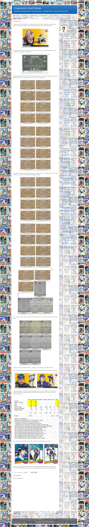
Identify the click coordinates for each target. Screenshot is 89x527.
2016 (63, 143)
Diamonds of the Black (68, 120)
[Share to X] (33, 472)
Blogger (52, 521)
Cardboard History (66, 155)
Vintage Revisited (67, 79)
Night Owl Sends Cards (67, 220)
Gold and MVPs (66, 85)
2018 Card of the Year (66, 240)
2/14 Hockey (64, 168)
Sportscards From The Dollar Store (67, 167)
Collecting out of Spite (66, 204)
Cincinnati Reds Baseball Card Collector (68, 195)
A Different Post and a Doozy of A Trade (68, 108)
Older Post (54, 513)
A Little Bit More (66, 90)
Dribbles (65, 81)
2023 (63, 49)
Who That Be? (66, 101)
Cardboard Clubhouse (67, 219)
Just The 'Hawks (66, 113)
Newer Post (16, 513)
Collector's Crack (66, 203)
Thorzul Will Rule (66, 231)
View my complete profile (66, 38)
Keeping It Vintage (67, 92)
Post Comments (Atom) (24, 516)
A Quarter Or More (67, 126)
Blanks (64, 83)
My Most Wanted (43, 15)
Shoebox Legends (66, 213)
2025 (63, 45)
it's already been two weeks (67, 208)
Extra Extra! (65, 96)
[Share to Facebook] (35, 472)
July (64, 61)
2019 (63, 137)
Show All (74, 249)
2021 (63, 134)
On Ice (64, 124)
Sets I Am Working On (54, 15)
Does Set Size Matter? (68, 99)
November (65, 54)
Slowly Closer (66, 110)
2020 (63, 136)
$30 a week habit (66, 207)
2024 (63, 47)
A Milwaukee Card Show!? (67, 211)
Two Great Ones (66, 112)
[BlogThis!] (32, 472)
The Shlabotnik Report (67, 178)
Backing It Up (66, 74)
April (64, 67)
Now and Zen (65, 234)
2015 (63, 145)
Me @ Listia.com (64, 21)
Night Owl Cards (66, 158)
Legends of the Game (68, 98)
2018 (63, 139)
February (65, 70)
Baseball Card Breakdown (68, 170)
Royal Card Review (66, 191)
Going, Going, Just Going (68, 103)
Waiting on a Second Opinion (68, 235)
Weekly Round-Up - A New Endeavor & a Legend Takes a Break (68, 216)
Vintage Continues (67, 88)
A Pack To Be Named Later (68, 182)
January (65, 72)
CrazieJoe (70, 27)
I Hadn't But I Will (67, 76)
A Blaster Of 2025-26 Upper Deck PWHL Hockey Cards (67, 180)
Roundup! (64, 152)
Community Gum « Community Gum (66, 223)
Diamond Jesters (66, 161)
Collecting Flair (66, 94)
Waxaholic (64, 242)
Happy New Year (67, 131)
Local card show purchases (67, 176)
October (65, 56)
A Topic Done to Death (66, 189)
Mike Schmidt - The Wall (67, 248)
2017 (63, 141)
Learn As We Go (66, 122)
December (65, 52)
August (65, 59)
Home (36, 513)
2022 (63, 50)
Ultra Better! (65, 115)
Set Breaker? (66, 129)
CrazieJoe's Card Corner (27, 8)
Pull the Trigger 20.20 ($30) (67, 232)
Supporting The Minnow (68, 228)
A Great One (66, 77)
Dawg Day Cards (66, 175)
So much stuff (65, 229)
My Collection (25, 15)
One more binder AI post (67, 197)
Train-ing (64, 156)
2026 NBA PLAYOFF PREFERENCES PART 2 (67, 201)
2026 (63, 43)
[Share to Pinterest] (36, 472)
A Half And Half (66, 87)
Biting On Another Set (68, 127)
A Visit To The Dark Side (68, 105)
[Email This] (31, 472)
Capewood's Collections (68, 247)
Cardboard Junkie (66, 199)
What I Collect (16, 15)
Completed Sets (33, 15)
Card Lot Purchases (66, 15)
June (64, 63)
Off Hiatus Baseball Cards (68, 210)
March (65, 69)
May (64, 65)
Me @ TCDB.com (65, 20)
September (66, 58)
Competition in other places (67, 159)
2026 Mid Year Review (66, 192)
